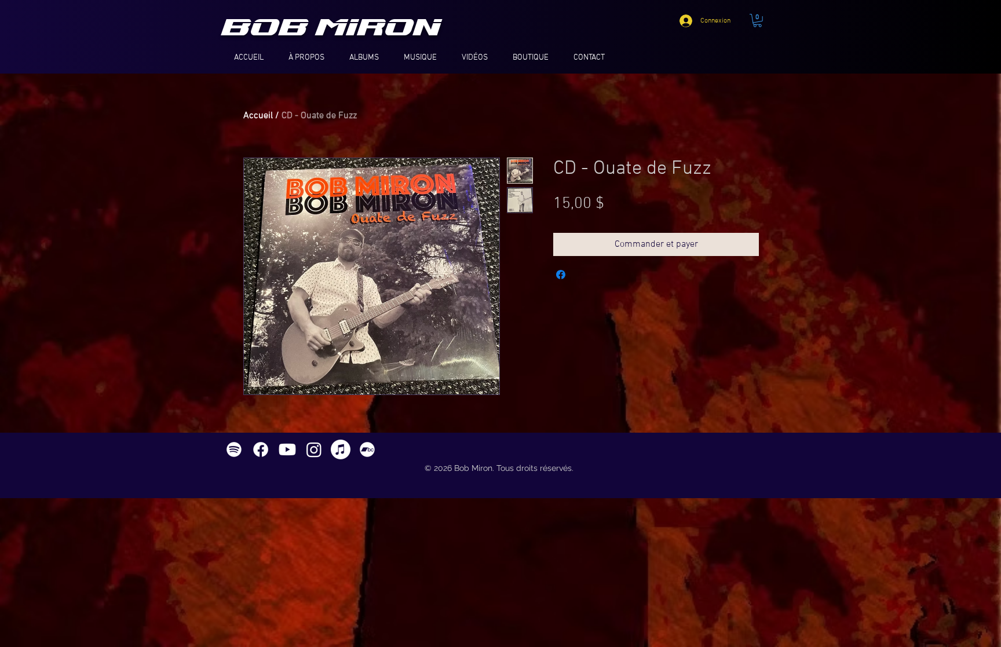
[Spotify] (234, 449)
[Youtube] (287, 449)
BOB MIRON (332, 28)
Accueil (258, 116)
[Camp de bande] (367, 449)
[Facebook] (261, 449)
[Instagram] (314, 449)
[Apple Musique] (340, 449)
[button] (757, 20)
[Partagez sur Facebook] (561, 275)
